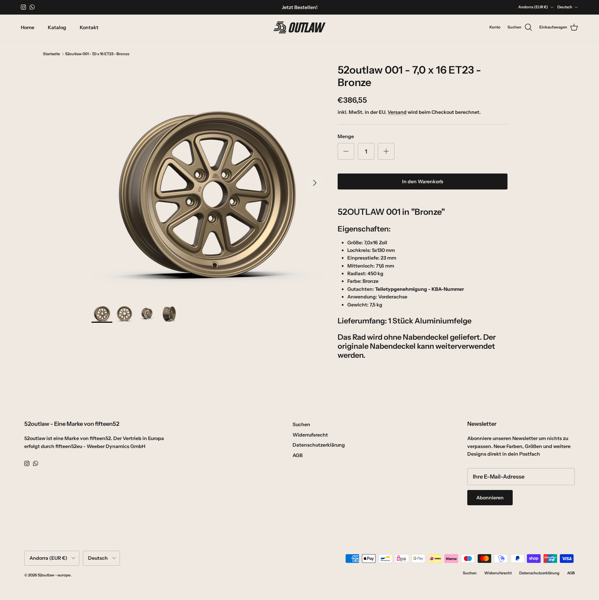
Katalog (57, 27)
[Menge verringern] (346, 151)
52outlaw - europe (54, 575)
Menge (346, 136)
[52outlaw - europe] (299, 28)
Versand (397, 112)
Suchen (301, 424)
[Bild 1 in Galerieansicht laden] (207, 179)
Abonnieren (490, 498)
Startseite (51, 53)
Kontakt (89, 27)
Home (27, 27)
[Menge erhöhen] (386, 151)
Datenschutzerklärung (319, 445)
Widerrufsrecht (310, 435)
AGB (298, 455)
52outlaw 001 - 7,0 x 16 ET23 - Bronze (97, 53)
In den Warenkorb (422, 181)
